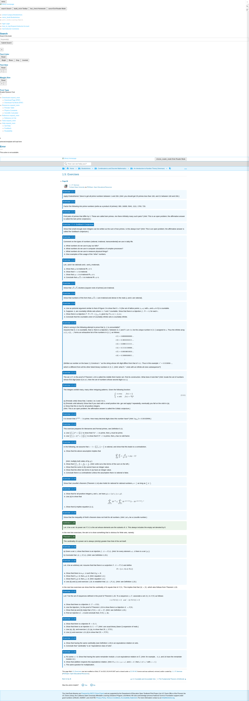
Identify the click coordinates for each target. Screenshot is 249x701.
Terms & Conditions (113, 698)
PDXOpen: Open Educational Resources (99, 187)
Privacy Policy (101, 698)
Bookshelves (86, 168)
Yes (86, 685)
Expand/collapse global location (185, 167)
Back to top (65, 679)
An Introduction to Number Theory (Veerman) (149, 168)
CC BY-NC (133, 671)
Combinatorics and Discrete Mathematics (112, 168)
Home (71, 168)
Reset (3, 57)
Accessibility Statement (129, 698)
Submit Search (6, 43)
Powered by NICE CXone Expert (92, 693)
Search (66, 164)
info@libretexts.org (167, 698)
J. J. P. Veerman (74, 185)
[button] (7, 128)
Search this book (6, 36)
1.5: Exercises (76, 671)
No (94, 685)
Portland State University (76, 187)
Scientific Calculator (11, 113)
